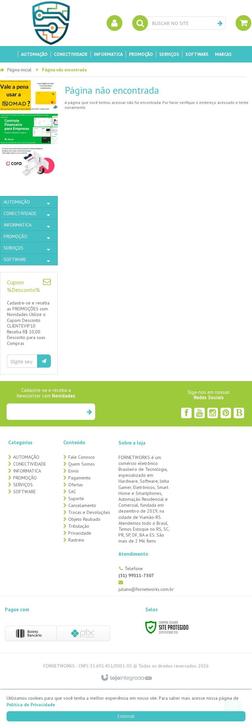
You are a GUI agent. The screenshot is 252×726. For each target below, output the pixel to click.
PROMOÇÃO (25, 478)
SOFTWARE (24, 492)
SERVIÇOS (23, 485)
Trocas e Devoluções (89, 512)
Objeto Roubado (84, 519)
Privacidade (79, 533)
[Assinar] (44, 361)
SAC (72, 492)
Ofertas (75, 485)
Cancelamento (82, 505)
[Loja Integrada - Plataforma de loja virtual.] (126, 678)
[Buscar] (220, 23)
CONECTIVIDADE (29, 464)
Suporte (76, 498)
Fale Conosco (81, 457)
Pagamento (79, 478)
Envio (73, 471)
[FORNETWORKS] (51, 23)
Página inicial (19, 70)
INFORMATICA (27, 471)
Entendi (126, 716)
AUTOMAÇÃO (26, 457)
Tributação (78, 526)
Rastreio (76, 540)
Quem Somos (81, 464)
